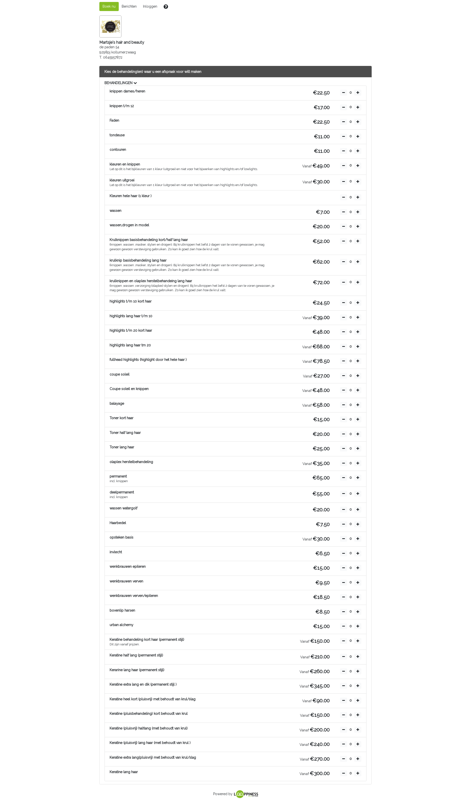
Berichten (129, 6)
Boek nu (109, 6)
